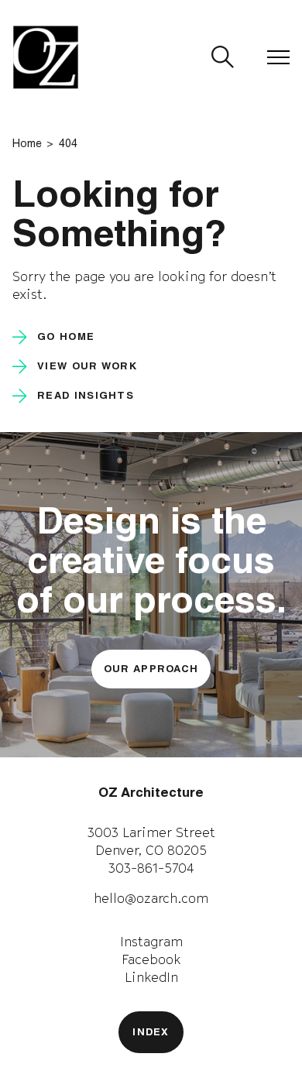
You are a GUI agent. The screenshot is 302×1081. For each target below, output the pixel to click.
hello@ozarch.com (151, 898)
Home (27, 144)
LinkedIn (151, 977)
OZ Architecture (151, 794)
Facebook (151, 959)
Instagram (151, 941)
